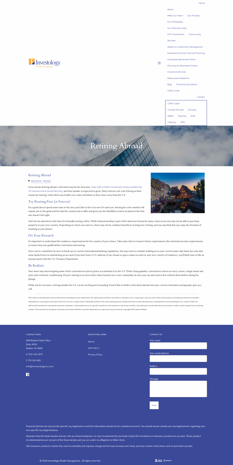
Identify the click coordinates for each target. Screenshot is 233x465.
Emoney (192, 109)
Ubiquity (172, 122)
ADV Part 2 (93, 348)
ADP (193, 116)
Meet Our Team (175, 15)
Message (165, 378)
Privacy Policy (95, 354)
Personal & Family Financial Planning (186, 53)
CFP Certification (175, 34)
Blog (169, 84)
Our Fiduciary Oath (177, 28)
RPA (183, 122)
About (91, 341)
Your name (166, 340)
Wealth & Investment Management (185, 47)
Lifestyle (47, 181)
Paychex (182, 116)
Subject (164, 366)
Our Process (193, 15)
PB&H (171, 116)
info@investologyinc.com (39, 366)
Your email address (170, 353)
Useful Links (173, 90)
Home (202, 3)
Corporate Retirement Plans (181, 59)
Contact (201, 97)
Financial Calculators (186, 84)
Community (195, 34)
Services (171, 40)
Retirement (36, 181)
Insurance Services (176, 72)
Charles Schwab (176, 109)
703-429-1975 (35, 354)
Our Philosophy (175, 22)
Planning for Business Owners (182, 65)
